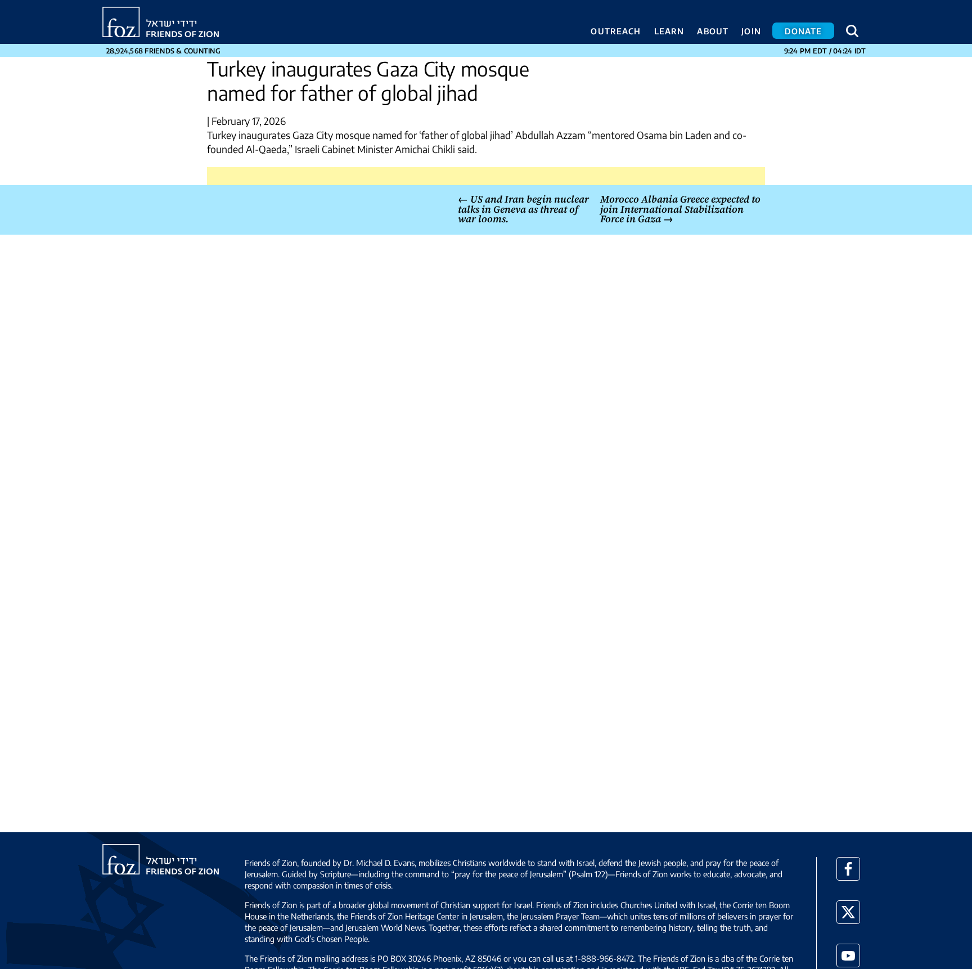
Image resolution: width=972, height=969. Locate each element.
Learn (669, 31)
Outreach (616, 31)
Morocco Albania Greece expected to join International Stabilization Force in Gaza (680, 209)
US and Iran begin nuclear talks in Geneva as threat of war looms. (523, 209)
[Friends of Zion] (160, 22)
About (712, 31)
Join (751, 31)
